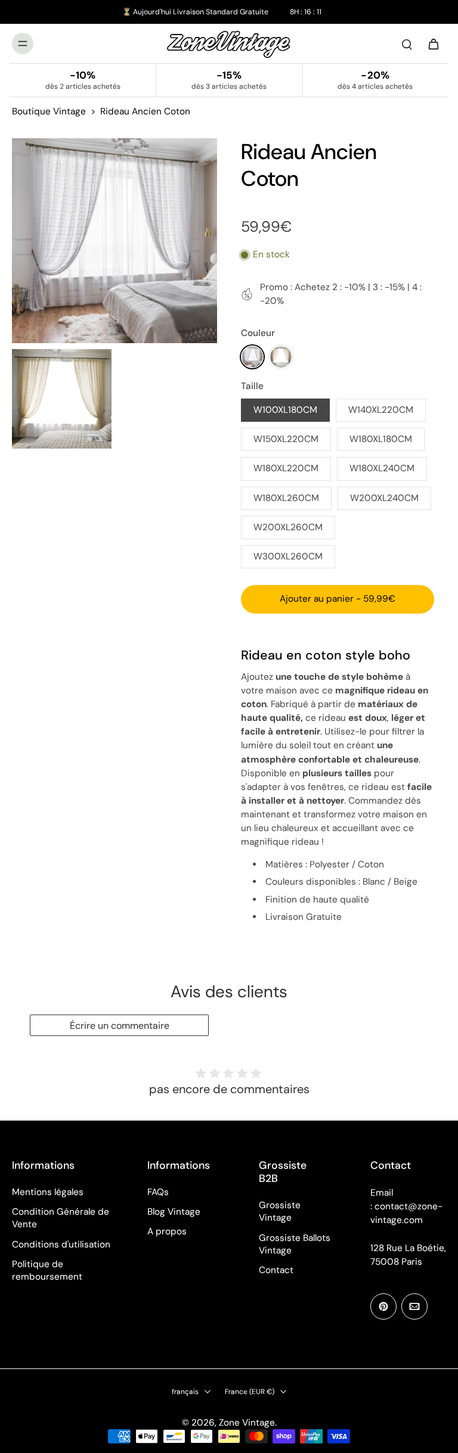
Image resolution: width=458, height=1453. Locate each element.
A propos (167, 1231)
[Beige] (281, 357)
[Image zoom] (114, 240)
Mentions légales (47, 1192)
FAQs (158, 1192)
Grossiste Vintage (280, 1211)
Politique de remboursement (47, 1270)
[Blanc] (252, 357)
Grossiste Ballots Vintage (294, 1244)
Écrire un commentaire (119, 1025)
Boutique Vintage (49, 111)
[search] (407, 43)
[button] (337, 599)
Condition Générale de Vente (60, 1218)
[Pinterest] (383, 1306)
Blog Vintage (173, 1212)
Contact (276, 1270)
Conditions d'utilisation (61, 1244)
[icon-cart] (433, 43)
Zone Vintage (247, 1423)
